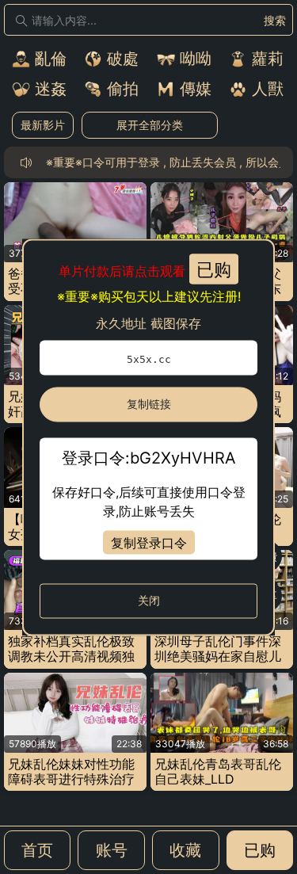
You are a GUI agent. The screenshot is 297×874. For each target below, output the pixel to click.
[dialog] (148, 437)
